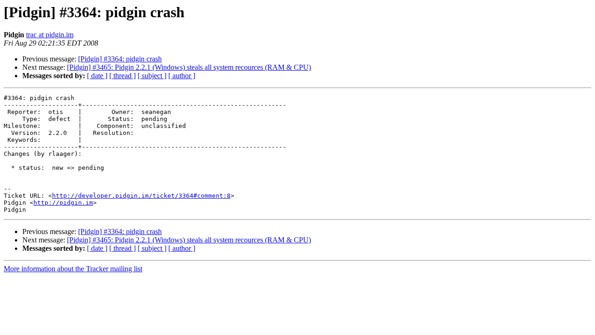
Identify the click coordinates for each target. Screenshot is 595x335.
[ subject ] (152, 76)
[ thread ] (122, 76)
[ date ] (97, 76)
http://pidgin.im (63, 202)
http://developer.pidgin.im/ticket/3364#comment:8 (141, 195)
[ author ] (181, 76)
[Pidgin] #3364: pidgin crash (120, 59)
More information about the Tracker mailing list (73, 269)
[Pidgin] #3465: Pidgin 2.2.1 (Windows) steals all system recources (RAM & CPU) (189, 67)
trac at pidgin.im (49, 35)
